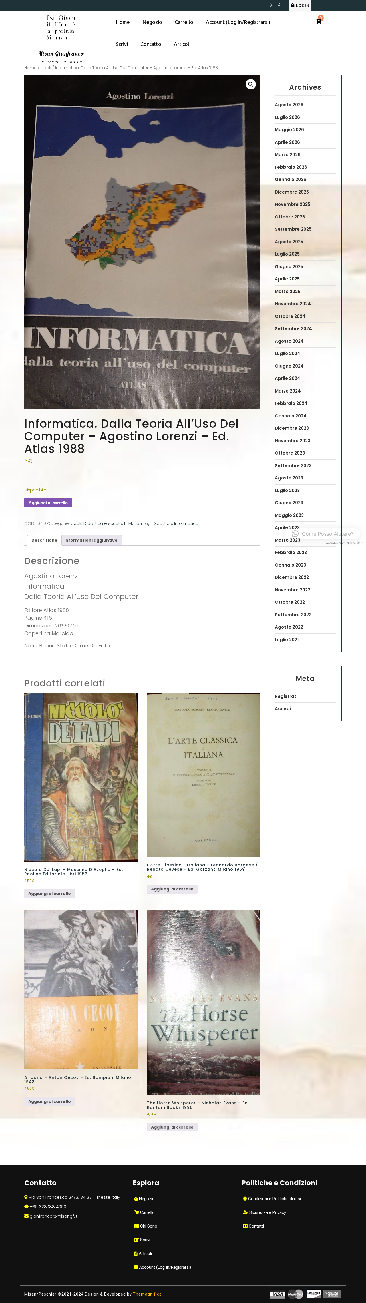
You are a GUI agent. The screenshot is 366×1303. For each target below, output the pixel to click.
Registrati (286, 696)
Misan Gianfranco (60, 53)
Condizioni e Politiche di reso (275, 1198)
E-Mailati (133, 523)
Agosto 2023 (289, 478)
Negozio (152, 22)
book (46, 68)
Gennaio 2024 (291, 416)
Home (123, 22)
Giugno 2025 (289, 267)
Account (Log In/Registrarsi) (238, 22)
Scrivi (122, 44)
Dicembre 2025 (292, 192)
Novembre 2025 (292, 204)
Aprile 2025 (287, 279)
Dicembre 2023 (292, 428)
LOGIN (302, 5)
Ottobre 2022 (290, 602)
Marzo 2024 (288, 391)
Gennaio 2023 (290, 565)
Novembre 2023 (292, 441)
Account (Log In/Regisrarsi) (164, 1267)
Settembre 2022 (293, 615)
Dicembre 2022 (292, 577)
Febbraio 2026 (291, 167)
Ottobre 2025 (290, 217)
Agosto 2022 (289, 627)
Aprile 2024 (287, 378)
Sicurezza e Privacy (267, 1212)
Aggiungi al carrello (48, 502)
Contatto (150, 44)
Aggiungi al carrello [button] (49, 893)
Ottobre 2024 (290, 316)
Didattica (162, 523)
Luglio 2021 (287, 640)
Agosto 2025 (289, 242)
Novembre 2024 (293, 304)
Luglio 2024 (287, 353)
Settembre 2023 (293, 466)
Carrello (184, 22)
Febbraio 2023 (291, 552)
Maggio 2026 (289, 130)
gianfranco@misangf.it (53, 1216)
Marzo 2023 (287, 540)
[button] (251, 84)
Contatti (256, 1226)
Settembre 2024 (293, 329)
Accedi (283, 709)
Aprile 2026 (287, 142)
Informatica (186, 523)
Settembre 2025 (293, 229)
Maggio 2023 (289, 515)
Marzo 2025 (287, 291)
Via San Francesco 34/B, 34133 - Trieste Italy (74, 1197)
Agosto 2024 (289, 341)
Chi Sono (148, 1226)
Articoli (182, 44)
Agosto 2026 (289, 105)
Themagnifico (147, 1294)
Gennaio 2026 (290, 179)
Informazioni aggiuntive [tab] (91, 540)
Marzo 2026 (288, 155)
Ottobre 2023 (290, 453)
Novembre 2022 (292, 590)
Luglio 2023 (287, 490)
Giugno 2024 (289, 366)
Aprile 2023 (287, 528)
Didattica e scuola (102, 523)
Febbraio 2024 (291, 403)
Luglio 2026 (287, 117)
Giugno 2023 (289, 503)
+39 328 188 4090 (48, 1207)
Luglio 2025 (287, 254)
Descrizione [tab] (44, 540)
